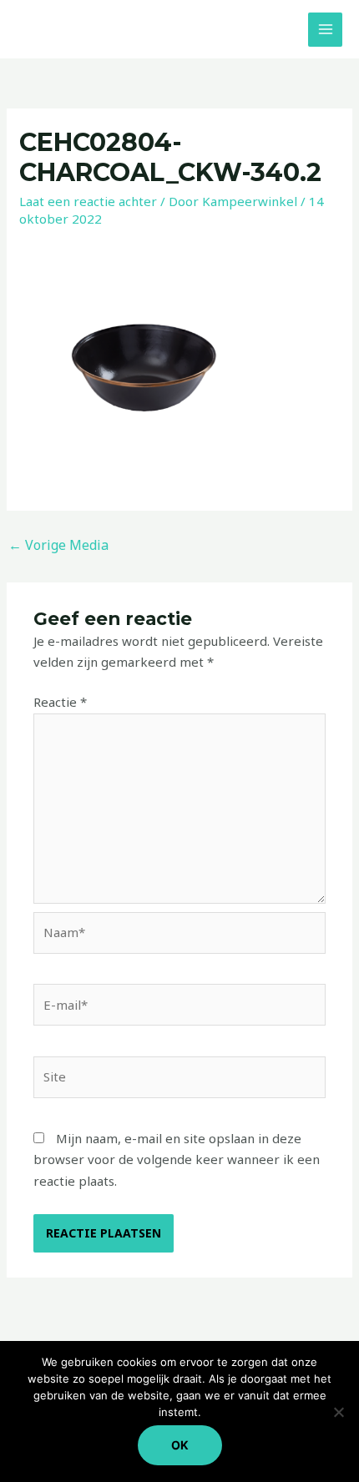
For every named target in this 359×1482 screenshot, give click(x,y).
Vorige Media (58, 545)
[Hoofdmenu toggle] (325, 30)
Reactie (60, 701)
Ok (180, 1445)
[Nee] (338, 1412)
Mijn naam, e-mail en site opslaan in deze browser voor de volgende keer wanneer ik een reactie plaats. (176, 1159)
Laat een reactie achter (88, 201)
